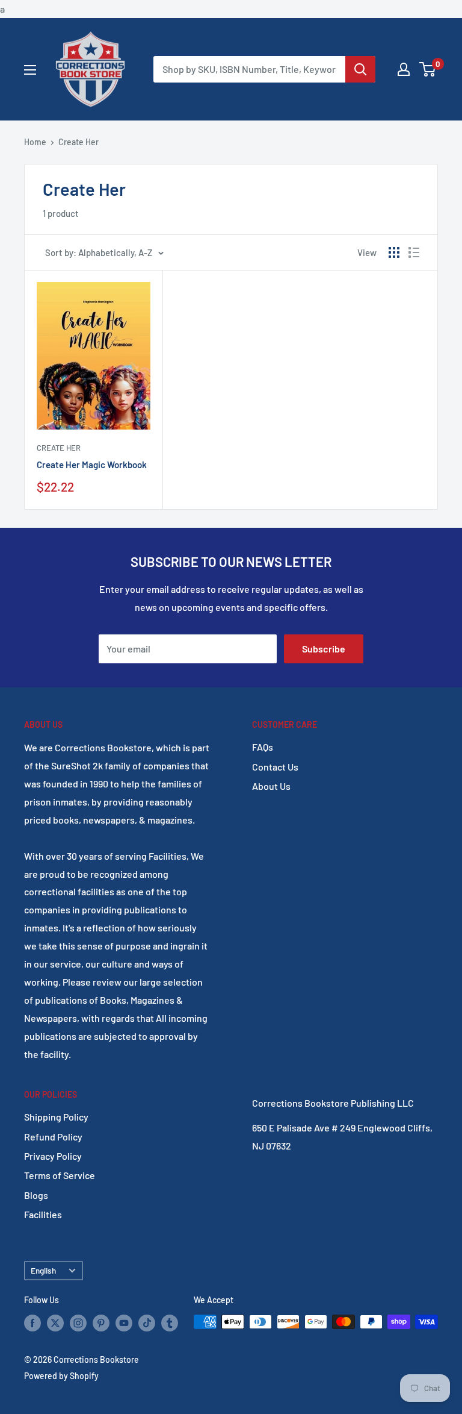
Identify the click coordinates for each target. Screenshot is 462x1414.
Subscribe (323, 648)
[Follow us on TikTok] (146, 1323)
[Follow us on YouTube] (124, 1323)
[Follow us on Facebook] (32, 1323)
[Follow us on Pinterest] (101, 1323)
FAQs (262, 746)
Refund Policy (53, 1136)
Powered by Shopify (61, 1376)
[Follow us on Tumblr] (169, 1323)
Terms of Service (59, 1175)
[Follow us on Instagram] (78, 1323)
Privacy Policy (53, 1156)
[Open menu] (30, 70)
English (43, 1270)
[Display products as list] (413, 252)
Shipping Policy (56, 1116)
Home (35, 142)
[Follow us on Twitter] (55, 1323)
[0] (428, 69)
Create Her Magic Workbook (92, 464)
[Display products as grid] (394, 252)
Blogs (36, 1195)
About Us (271, 786)
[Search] (360, 69)
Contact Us (275, 766)
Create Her (78, 142)
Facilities (43, 1214)
